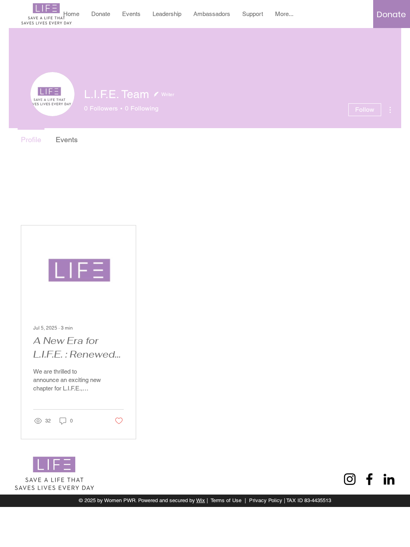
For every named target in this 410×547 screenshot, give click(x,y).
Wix (200, 500)
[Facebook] (369, 479)
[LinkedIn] (389, 479)
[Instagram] (350, 479)
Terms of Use (226, 500)
